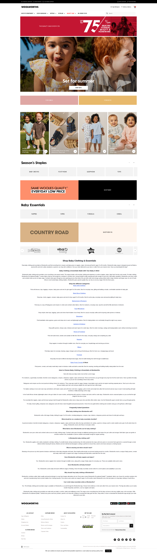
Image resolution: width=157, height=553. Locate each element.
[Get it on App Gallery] (131, 503)
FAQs (42, 516)
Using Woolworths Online (47, 519)
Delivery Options (45, 522)
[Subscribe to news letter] (131, 525)
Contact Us (63, 516)
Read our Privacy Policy (120, 529)
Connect (23, 532)
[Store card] (80, 517)
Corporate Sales (45, 531)
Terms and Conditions (46, 528)
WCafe (22, 535)
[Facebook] (116, 540)
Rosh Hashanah (41, 13)
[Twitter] (119, 540)
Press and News (64, 525)
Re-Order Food (82, 13)
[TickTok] (135, 540)
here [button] (101, 551)
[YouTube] (131, 540)
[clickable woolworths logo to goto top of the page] (29, 503)
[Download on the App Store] (114, 503)
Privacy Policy (133, 548)
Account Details (25, 525)
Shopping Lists (24, 522)
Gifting (52, 13)
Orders (22, 519)
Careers (62, 522)
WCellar (60, 13)
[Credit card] (85, 517)
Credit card (88, 516)
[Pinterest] (123, 540)
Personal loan (93, 516)
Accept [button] (108, 551)
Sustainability (64, 528)
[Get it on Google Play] (122, 503)
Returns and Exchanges (46, 525)
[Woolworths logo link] (29, 7)
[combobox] (121, 13)
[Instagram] (127, 540)
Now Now (23, 538)
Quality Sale (70, 13)
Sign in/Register (25, 516)
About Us (63, 519)
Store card (83, 516)
